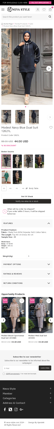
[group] (27, 66)
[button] (25, 106)
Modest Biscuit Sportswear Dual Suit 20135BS (12, 336)
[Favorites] (44, 9)
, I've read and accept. (21, 374)
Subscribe (45, 368)
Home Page (8, 24)
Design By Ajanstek (36, 422)
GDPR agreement (13, 374)
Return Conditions (13, 283)
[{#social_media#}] (5, 409)
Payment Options (12, 264)
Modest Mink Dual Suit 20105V (37, 336)
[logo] (18, 9)
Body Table (33, 188)
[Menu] (2, 9)
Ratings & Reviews (12, 274)
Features (8, 223)
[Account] (37, 9)
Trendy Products (21, 24)
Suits (31, 24)
